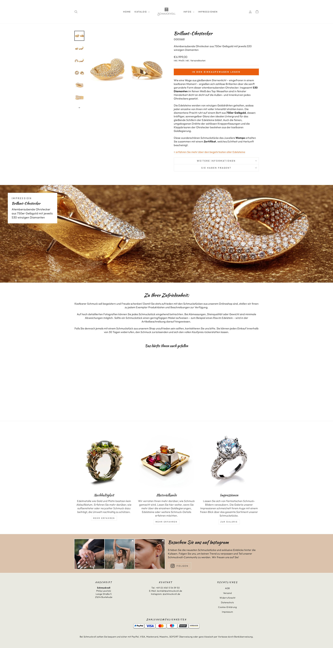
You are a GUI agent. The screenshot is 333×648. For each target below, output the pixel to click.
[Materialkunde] (166, 460)
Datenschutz (227, 602)
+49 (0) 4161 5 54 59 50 (168, 587)
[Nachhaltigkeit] (104, 460)
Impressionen (208, 11)
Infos (187, 11)
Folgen (182, 566)
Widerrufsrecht (227, 597)
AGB (227, 588)
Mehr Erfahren (104, 518)
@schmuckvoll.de (171, 594)
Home (127, 11)
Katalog (141, 11)
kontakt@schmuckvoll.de (169, 590)
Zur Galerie (229, 522)
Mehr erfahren (166, 522)
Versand (227, 593)
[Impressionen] (229, 460)
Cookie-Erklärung (227, 607)
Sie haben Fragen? (216, 167)
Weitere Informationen (216, 160)
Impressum (227, 611)
